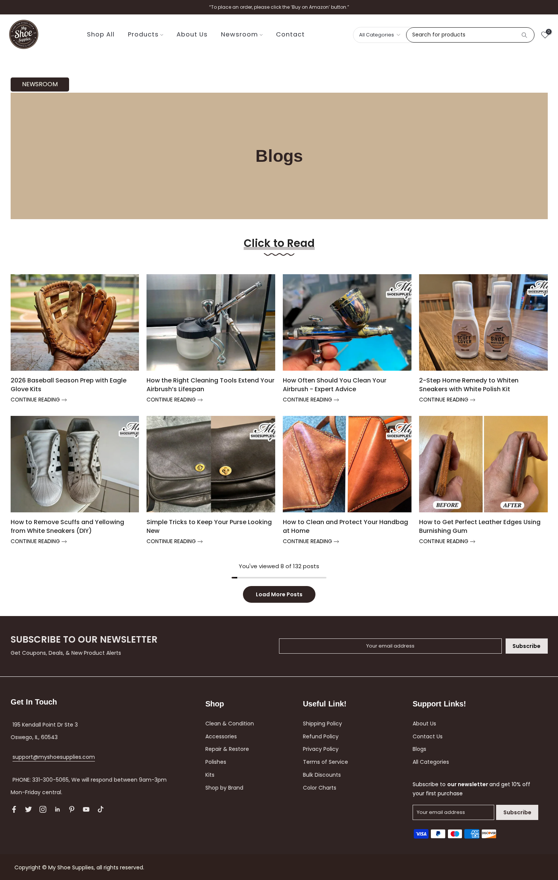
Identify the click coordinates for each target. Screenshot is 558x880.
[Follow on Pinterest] (71, 809)
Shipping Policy (322, 723)
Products (143, 34)
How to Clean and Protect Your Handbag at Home (345, 526)
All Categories (431, 762)
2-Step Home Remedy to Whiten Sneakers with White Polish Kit (469, 384)
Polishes (215, 762)
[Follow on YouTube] (86, 809)
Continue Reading (36, 399)
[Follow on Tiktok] (100, 809)
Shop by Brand (224, 788)
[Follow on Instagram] (42, 809)
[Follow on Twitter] (28, 809)
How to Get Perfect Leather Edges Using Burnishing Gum (480, 526)
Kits (209, 775)
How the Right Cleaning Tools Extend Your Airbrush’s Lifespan (210, 384)
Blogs (419, 749)
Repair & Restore (227, 749)
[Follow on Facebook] (14, 809)
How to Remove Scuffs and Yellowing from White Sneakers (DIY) (67, 526)
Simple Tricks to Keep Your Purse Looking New (209, 526)
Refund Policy (321, 736)
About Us (192, 34)
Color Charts (319, 788)
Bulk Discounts (322, 775)
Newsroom (239, 34)
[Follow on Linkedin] (57, 809)
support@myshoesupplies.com (54, 757)
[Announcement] (279, 7)
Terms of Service (325, 762)
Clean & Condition (229, 723)
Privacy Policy (321, 749)
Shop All (101, 34)
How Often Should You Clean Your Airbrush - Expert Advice (334, 384)
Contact (290, 34)
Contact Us (428, 736)
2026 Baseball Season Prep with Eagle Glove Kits (68, 384)
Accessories (221, 736)
